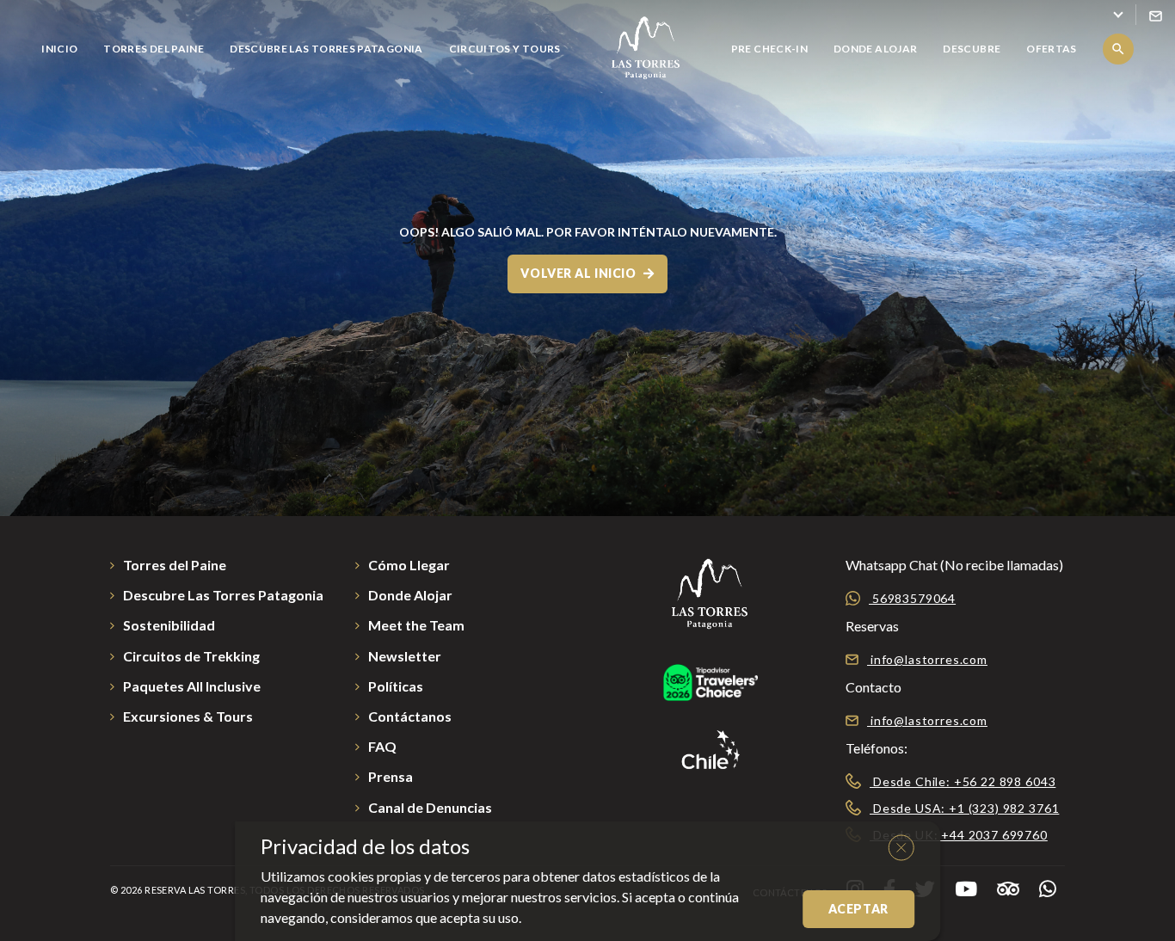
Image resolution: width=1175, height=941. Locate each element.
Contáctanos (410, 716)
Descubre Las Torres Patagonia (326, 48)
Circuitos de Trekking (191, 656)
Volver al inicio (579, 273)
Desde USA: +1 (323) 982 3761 (964, 808)
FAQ (382, 746)
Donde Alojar (410, 595)
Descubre (971, 48)
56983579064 (912, 598)
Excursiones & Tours (188, 716)
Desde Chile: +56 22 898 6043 (962, 781)
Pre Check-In (769, 48)
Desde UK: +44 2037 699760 (959, 834)
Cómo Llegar (409, 565)
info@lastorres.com (927, 659)
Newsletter (404, 656)
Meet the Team (416, 625)
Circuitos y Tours (505, 48)
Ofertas (1051, 48)
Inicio (59, 48)
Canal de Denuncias (430, 807)
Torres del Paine (153, 48)
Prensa (390, 776)
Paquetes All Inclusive (192, 686)
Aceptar (858, 908)
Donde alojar (875, 48)
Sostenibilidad (169, 625)
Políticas (395, 686)
